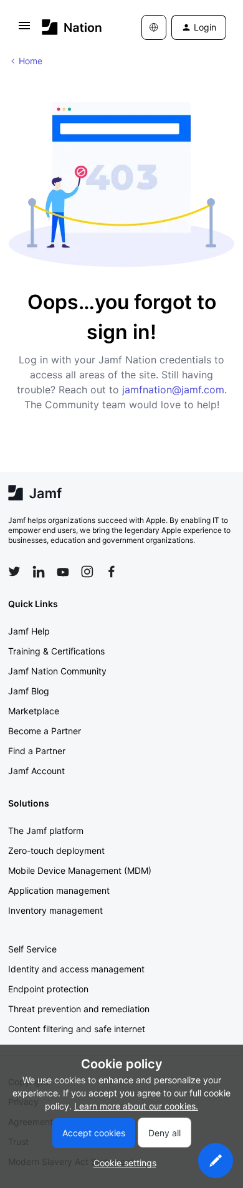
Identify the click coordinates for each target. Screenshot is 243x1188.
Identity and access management (76, 969)
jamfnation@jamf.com (173, 389)
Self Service (32, 949)
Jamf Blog (28, 691)
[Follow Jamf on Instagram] (87, 571)
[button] (24, 29)
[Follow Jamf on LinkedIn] (38, 571)
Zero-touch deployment (56, 850)
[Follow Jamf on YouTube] (63, 571)
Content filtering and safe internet (76, 1028)
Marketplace (33, 711)
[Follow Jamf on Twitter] (14, 572)
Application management (59, 890)
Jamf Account (36, 770)
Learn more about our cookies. (136, 1106)
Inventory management (55, 910)
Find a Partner (36, 750)
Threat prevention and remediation (79, 1009)
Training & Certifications (56, 651)
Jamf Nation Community (57, 671)
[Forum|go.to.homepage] (72, 27)
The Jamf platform (45, 830)
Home (30, 60)
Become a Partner (44, 731)
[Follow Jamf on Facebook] (111, 571)
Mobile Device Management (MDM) (79, 870)
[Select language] (153, 27)
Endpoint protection (48, 989)
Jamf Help (29, 631)
